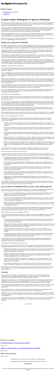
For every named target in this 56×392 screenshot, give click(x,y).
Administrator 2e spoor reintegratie (10, 11)
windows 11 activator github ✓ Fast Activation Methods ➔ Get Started (20, 348)
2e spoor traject (6, 27)
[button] (42, 3)
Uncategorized (6, 14)
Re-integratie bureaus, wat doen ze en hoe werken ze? (15, 343)
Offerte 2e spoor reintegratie (8, 353)
